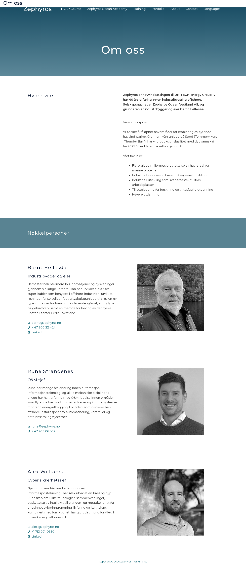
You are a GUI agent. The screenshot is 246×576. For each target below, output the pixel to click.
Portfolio (158, 9)
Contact (192, 9)
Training (139, 9)
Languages (212, 9)
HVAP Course (71, 9)
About (175, 9)
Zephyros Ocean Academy (107, 9)
